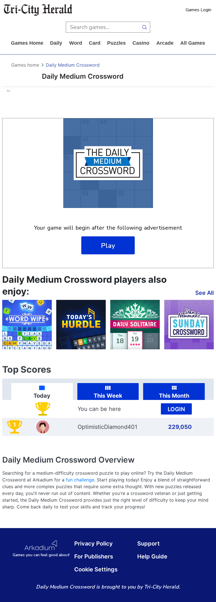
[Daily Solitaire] (135, 324)
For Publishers (93, 556)
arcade (165, 43)
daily (56, 43)
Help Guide (152, 556)
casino (140, 43)
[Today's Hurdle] (81, 324)
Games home (27, 43)
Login (176, 409)
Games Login (198, 10)
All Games (192, 43)
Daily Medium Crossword (73, 65)
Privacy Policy (93, 543)
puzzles (116, 43)
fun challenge (80, 480)
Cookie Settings (96, 569)
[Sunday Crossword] (189, 324)
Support (148, 543)
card (94, 43)
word (75, 43)
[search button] (144, 27)
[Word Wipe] (27, 324)
